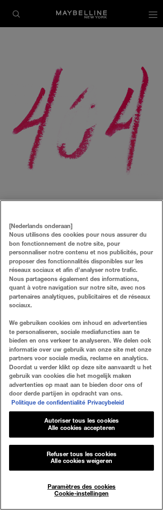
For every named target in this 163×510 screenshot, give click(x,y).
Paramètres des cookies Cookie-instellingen (82, 490)
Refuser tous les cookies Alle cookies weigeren (81, 457)
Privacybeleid (105, 402)
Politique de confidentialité (48, 402)
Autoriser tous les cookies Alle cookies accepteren (81, 424)
